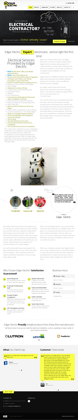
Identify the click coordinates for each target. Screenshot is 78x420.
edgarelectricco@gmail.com (14, 406)
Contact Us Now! (59, 41)
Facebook (73, 7)
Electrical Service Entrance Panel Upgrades (22, 77)
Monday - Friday (60, 276)
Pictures (52, 7)
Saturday (58, 284)
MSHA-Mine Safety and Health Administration (20, 72)
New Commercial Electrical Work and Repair (20, 107)
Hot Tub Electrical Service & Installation (21, 126)
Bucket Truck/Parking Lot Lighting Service (22, 82)
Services (36, 7)
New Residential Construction (17, 121)
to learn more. (71, 41)
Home (30, 7)
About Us (59, 7)
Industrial (40, 211)
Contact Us (67, 7)
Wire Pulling (11, 119)
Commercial (27, 211)
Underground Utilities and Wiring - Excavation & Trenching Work (19, 80)
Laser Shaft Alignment (17, 75)
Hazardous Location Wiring (17, 88)
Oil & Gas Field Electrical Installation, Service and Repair (20, 116)
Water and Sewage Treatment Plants (20, 113)
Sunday (57, 292)
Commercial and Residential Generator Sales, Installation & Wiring (21, 98)
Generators (45, 7)
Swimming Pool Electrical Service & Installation (19, 124)
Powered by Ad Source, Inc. (68, 416)
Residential (15, 211)
